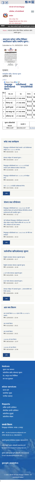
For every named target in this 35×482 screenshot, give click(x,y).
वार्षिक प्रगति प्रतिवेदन (10, 407)
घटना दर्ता (6, 390)
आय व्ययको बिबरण (8, 323)
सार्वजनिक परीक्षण (8, 417)
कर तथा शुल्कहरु (8, 379)
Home (5, 30)
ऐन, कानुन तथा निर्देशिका (10, 376)
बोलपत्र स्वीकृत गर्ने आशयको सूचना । (13, 157)
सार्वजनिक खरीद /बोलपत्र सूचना (12, 372)
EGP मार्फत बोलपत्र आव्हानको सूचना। (13, 281)
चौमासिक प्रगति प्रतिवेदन (10, 410)
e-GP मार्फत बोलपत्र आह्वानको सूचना (13, 273)
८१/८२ (4, 80)
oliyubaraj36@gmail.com (14, 455)
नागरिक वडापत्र (7, 396)
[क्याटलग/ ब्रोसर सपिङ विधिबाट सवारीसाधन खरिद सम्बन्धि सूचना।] (10, 57)
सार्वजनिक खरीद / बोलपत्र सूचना (11, 74)
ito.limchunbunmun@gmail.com (16, 432)
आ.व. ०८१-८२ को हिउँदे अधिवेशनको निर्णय (14, 186)
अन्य (6, 193)
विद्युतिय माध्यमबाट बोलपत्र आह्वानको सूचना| (14, 257)
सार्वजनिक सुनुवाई (8, 413)
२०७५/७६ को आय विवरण (10, 347)
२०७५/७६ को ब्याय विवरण (10, 339)
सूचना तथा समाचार (8, 369)
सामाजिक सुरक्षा (7, 393)
